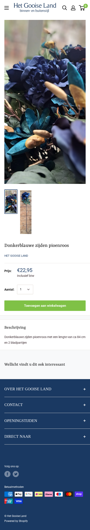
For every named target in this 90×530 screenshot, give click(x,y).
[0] (82, 7)
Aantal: (9, 289)
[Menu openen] (6, 8)
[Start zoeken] (64, 7)
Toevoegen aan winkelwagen (45, 306)
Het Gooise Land (16, 255)
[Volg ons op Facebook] (7, 474)
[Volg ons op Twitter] (16, 474)
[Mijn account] (73, 7)
